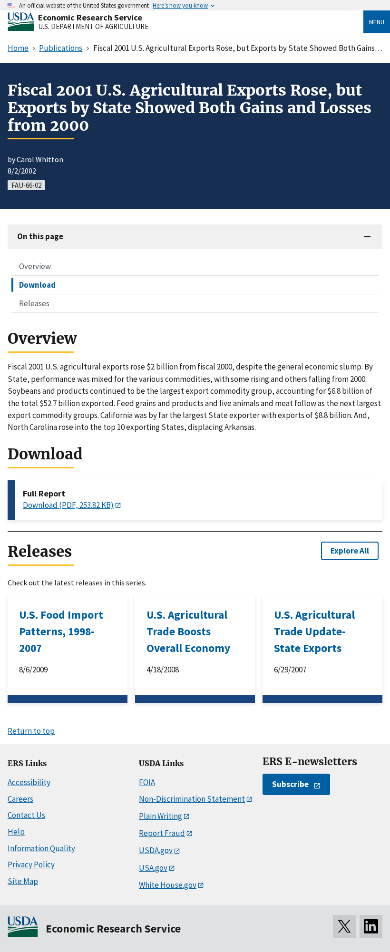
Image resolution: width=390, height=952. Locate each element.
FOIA (147, 782)
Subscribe (290, 784)
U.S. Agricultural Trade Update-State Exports (314, 631)
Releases (34, 303)
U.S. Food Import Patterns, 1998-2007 (61, 631)
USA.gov (153, 868)
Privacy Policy (31, 864)
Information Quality (41, 848)
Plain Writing (160, 816)
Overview (35, 266)
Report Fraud (162, 833)
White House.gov (167, 885)
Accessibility (29, 782)
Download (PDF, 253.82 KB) (68, 505)
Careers (20, 799)
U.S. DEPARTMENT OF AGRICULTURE (93, 26)
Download (37, 285)
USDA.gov (156, 850)
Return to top (31, 731)
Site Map (23, 881)
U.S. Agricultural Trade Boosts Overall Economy (188, 631)
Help (16, 831)
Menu (376, 22)
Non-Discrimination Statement (192, 799)
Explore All (350, 550)
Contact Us (26, 815)
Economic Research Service (90, 17)
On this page (40, 236)
